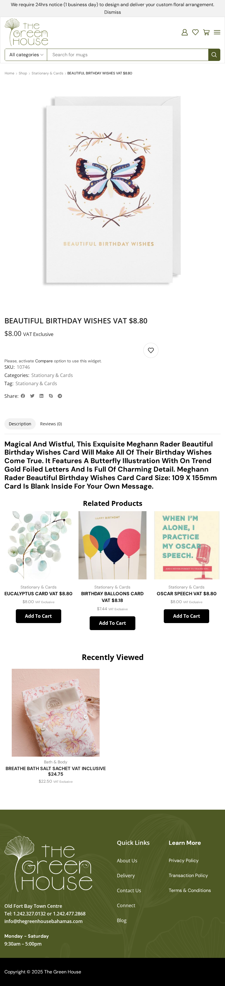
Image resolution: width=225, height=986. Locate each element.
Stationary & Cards (47, 73)
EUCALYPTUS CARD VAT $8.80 (38, 594)
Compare (44, 361)
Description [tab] (20, 424)
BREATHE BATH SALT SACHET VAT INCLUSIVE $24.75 (56, 771)
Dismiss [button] (112, 12)
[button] (184, 32)
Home (9, 73)
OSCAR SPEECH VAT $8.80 (187, 594)
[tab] (20, 423)
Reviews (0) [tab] (51, 424)
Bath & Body (55, 762)
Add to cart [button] (38, 616)
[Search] (214, 55)
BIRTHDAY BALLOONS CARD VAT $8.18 (112, 597)
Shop (23, 73)
